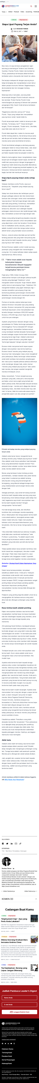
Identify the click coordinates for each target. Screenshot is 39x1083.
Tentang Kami (7, 1052)
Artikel (10, 11)
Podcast (16, 11)
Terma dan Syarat (25, 1074)
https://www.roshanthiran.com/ (11, 886)
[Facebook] (2, 1043)
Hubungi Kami (7, 1063)
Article (14, 19)
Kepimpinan (23, 19)
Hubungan (23, 851)
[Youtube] (11, 1043)
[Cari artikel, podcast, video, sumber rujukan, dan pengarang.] (31, 6)
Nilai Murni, (9, 851)
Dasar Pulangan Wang (14, 1074)
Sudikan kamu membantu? (9, 1039)
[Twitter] (5, 1043)
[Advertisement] (19, 811)
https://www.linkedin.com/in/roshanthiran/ (19, 884)
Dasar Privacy (5, 1074)
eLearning (29, 11)
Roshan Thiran (22, 29)
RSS (31, 1074)
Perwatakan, (16, 851)
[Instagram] (14, 1043)
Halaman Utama (7, 1049)
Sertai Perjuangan (8, 1060)
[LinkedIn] (8, 1043)
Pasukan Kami (7, 1056)
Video (22, 11)
